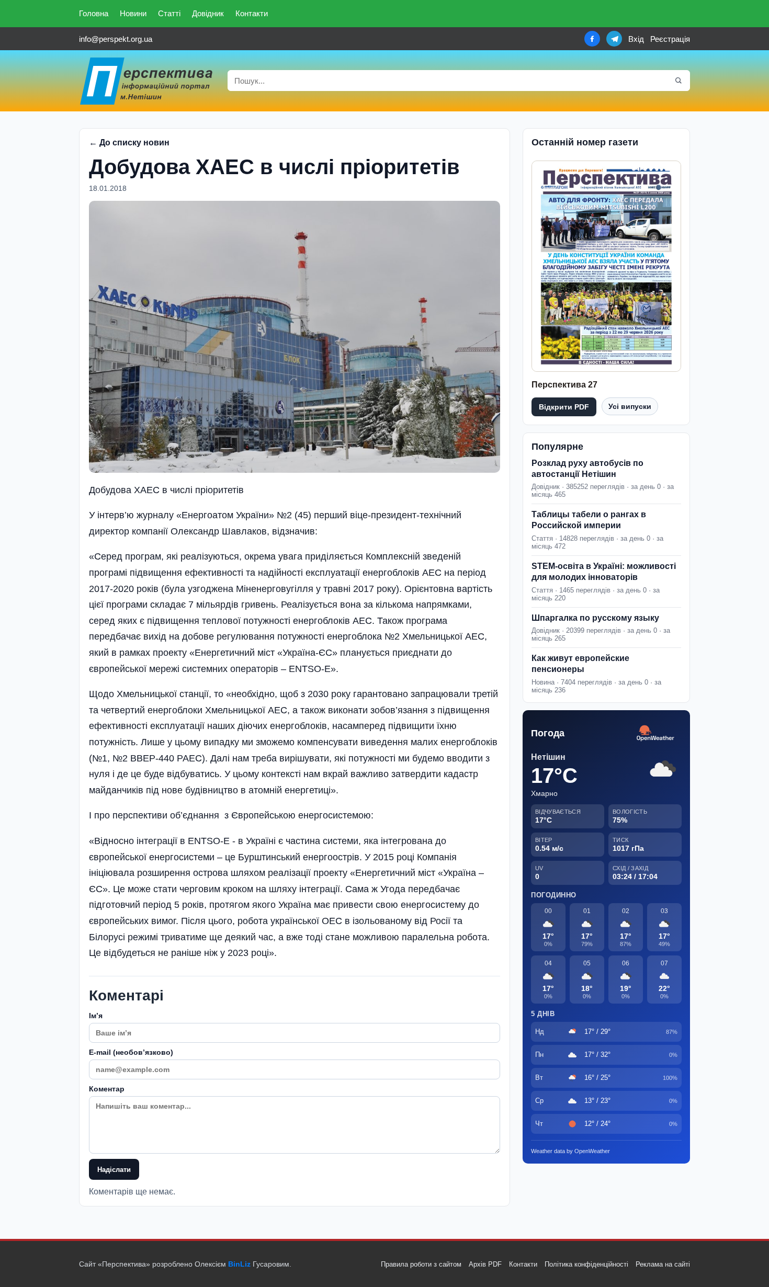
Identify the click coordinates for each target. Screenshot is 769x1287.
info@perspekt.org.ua (115, 39)
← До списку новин (129, 142)
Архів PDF (485, 1264)
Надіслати (114, 1170)
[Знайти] (678, 80)
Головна (93, 13)
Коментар (107, 1089)
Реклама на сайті (663, 1264)
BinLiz (239, 1264)
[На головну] (147, 80)
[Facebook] (592, 39)
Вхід (636, 39)
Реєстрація (670, 39)
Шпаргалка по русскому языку (595, 617)
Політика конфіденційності (586, 1264)
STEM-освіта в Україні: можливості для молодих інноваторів (603, 572)
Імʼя (96, 1015)
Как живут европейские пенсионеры (580, 664)
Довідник (208, 13)
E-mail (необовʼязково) (131, 1052)
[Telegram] (614, 39)
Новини (133, 13)
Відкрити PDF (564, 407)
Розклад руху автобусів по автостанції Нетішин (587, 469)
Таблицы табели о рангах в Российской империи (588, 520)
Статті (169, 13)
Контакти (251, 13)
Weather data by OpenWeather (570, 1151)
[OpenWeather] (655, 733)
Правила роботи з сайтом (421, 1264)
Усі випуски (629, 406)
